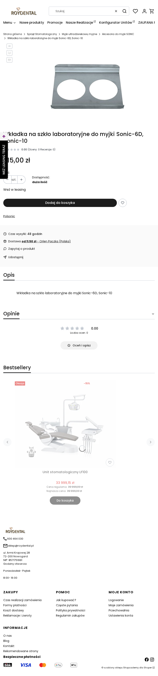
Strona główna (12, 34)
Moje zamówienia (121, 605)
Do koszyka (65, 500)
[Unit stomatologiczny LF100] (65, 424)
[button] (124, 11)
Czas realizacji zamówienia (22, 600)
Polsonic (9, 216)
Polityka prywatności (70, 610)
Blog (6, 641)
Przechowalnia (119, 610)
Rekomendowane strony (20, 651)
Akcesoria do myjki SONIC (118, 34)
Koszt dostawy (13, 610)
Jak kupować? (66, 600)
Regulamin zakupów (70, 615)
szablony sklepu (113, 667)
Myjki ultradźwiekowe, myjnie (79, 34)
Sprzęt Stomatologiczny (42, 34)
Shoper (148, 667)
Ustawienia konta (121, 615)
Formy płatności (15, 605)
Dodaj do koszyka (60, 202)
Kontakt (8, 646)
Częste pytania (67, 605)
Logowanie (116, 600)
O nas (7, 636)
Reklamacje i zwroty (17, 615)
